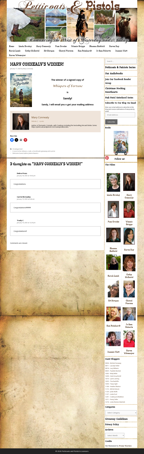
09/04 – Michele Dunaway (113, 363)
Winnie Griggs (78, 46)
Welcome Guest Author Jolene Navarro (25, 153)
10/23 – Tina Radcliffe (112, 381)
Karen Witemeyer (17, 55)
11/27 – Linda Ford (111, 394)
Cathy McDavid (32, 50)
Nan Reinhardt (85, 50)
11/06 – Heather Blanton (113, 386)
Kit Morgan (49, 50)
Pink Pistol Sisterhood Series (119, 97)
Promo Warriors (125, 446)
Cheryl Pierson (66, 50)
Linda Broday (25, 46)
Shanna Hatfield (97, 46)
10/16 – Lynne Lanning (112, 379)
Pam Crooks (61, 46)
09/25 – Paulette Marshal (113, 371)
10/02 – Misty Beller (111, 373)
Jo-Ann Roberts (103, 50)
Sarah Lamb (14, 50)
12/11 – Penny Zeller (111, 399)
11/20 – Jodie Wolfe (111, 392)
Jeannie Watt (121, 50)
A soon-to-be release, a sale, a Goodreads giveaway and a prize (33, 151)
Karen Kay (114, 46)
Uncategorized (17, 149)
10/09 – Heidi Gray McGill (113, 376)
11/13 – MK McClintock (112, 389)
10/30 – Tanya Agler (111, 384)
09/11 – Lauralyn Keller (112, 366)
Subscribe (111, 122)
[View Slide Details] (121, 142)
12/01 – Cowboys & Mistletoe (114, 397)
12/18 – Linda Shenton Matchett (115, 402)
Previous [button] (116, 153)
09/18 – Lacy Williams (112, 368)
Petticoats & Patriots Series (120, 67)
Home (11, 46)
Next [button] (125, 153)
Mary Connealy (43, 46)
